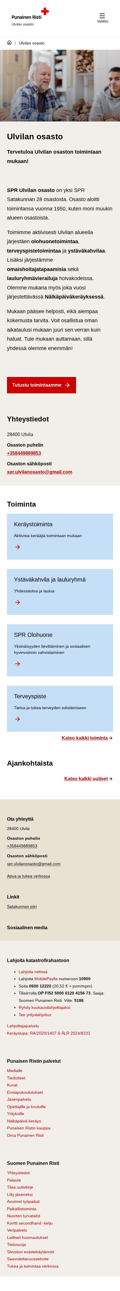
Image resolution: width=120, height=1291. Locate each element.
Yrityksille (15, 1113)
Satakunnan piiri (22, 906)
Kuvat (12, 1085)
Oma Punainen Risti (25, 1135)
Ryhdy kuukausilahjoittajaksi (44, 1007)
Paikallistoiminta (21, 1208)
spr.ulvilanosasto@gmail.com (39, 471)
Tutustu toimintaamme (36, 385)
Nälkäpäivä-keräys (24, 1121)
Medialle (14, 1070)
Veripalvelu (17, 1230)
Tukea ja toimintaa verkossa (33, 1266)
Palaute (14, 1180)
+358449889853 (24, 453)
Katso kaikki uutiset (86, 778)
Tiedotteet (16, 1078)
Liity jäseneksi (20, 1194)
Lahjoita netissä (33, 971)
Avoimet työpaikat (23, 1201)
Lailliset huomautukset (27, 1237)
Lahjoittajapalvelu (23, 1025)
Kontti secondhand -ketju (30, 1223)
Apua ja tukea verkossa (28, 876)
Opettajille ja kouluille (26, 1106)
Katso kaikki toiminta (85, 737)
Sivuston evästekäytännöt (30, 1251)
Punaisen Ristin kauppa (28, 1128)
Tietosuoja (16, 1244)
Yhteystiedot (18, 1172)
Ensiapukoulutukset (25, 1092)
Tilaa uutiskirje (20, 1187)
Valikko (102, 21)
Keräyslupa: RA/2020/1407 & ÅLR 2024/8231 (48, 1033)
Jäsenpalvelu (19, 1099)
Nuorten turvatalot (23, 1215)
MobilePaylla (46, 978)
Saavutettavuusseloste (28, 1258)
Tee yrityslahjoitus (35, 1014)
